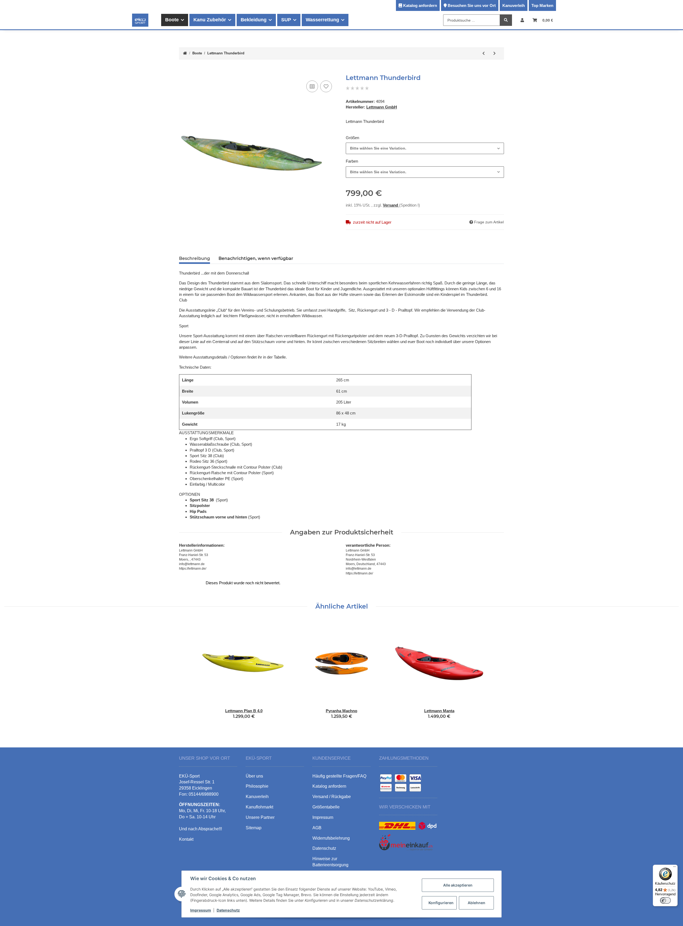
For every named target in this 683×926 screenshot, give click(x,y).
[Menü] (674, 868)
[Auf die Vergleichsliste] (312, 86)
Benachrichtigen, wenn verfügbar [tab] (256, 258)
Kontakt (186, 839)
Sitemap (253, 828)
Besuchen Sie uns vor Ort (472, 5)
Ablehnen (476, 902)
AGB (316, 828)
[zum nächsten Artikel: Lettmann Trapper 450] (494, 53)
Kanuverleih (513, 5)
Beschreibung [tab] (194, 258)
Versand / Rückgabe (331, 796)
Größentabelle (326, 807)
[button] (522, 20)
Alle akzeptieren (457, 885)
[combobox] (425, 148)
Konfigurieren (441, 902)
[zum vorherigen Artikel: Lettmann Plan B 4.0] (483, 53)
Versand (391, 205)
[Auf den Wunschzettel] (326, 86)
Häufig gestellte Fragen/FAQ (339, 776)
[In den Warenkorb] (183, 71)
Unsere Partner (260, 817)
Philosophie (257, 786)
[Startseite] (185, 53)
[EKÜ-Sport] (140, 20)
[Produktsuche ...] (506, 20)
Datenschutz (228, 910)
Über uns (254, 776)
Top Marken (542, 5)
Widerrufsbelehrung (331, 838)
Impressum (200, 910)
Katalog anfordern (420, 5)
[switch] (665, 900)
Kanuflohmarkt (259, 807)
